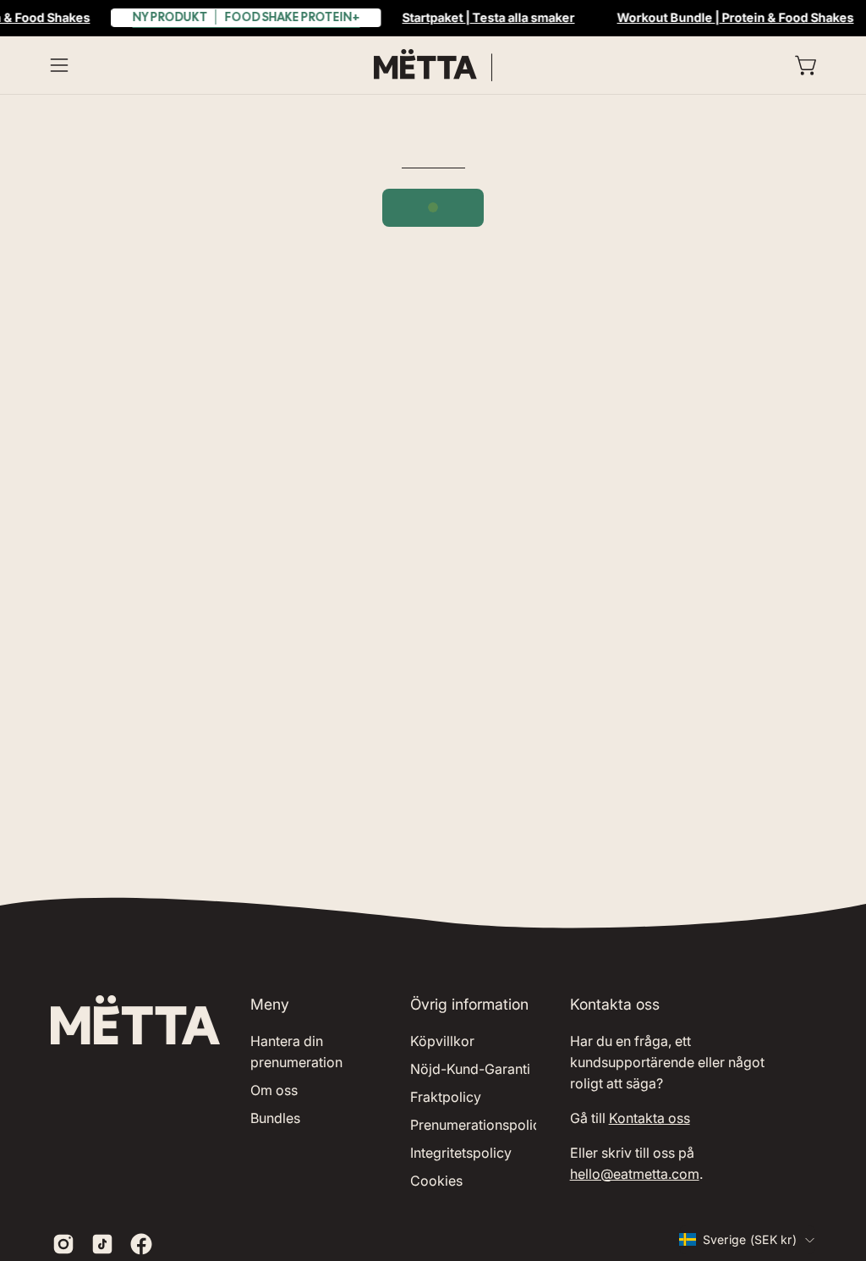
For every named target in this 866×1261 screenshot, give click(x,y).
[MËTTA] (433, 65)
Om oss (274, 1090)
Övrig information (469, 1004)
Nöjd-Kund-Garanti (470, 1068)
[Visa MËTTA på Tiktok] (102, 1244)
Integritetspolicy (461, 1152)
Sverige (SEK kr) (750, 1239)
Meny (269, 1004)
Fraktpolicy (445, 1096)
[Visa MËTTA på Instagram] (63, 1244)
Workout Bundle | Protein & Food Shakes (735, 17)
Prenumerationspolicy (479, 1124)
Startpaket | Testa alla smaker (488, 17)
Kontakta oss (649, 1118)
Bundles (275, 1118)
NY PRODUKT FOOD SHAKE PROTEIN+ (245, 17)
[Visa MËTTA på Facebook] (141, 1244)
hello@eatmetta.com (634, 1173)
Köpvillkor (442, 1040)
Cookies (436, 1180)
